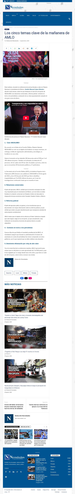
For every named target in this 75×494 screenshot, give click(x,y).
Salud (34, 15)
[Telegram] (31, 48)
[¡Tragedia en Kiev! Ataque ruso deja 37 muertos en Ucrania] (31, 469)
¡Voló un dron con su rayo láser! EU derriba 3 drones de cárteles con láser (25, 443)
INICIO (7, 15)
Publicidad (57, 492)
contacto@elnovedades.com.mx (16, 468)
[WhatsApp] (15, 48)
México (14, 15)
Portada (34, 273)
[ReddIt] (23, 48)
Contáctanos (64, 492)
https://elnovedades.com (20, 418)
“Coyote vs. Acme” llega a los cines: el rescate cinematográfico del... (41, 461)
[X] (10, 48)
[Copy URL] (36, 48)
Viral (28, 15)
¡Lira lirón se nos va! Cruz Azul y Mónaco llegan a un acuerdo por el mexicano (40, 443)
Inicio (6, 27)
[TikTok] (17, 472)
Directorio (33, 489)
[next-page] (46, 427)
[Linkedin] (19, 48)
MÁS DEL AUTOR (25, 426)
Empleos (39, 489)
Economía (53, 472)
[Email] (27, 48)
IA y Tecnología (43, 15)
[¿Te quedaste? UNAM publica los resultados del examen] (11, 434)
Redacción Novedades (13, 40)
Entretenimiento (55, 15)
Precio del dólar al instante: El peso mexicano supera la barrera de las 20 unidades (14, 406)
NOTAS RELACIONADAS (12, 426)
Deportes (8, 22)
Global (22, 15)
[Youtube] (6, 477)
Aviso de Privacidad (62, 489)
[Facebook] (6, 48)
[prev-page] (44, 427)
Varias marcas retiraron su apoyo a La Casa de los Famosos (38, 406)
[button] (69, 19)
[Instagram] (10, 472)
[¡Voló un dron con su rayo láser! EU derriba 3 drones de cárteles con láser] (26, 434)
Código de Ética (46, 489)
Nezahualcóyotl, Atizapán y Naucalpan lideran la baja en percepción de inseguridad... (41, 477)
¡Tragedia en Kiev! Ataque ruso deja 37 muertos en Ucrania (22, 351)
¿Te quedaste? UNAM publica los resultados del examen (11, 442)
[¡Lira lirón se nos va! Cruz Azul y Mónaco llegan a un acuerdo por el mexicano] (40, 434)
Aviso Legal (53, 489)
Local (17, 273)
